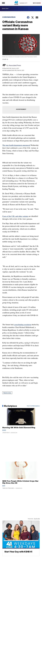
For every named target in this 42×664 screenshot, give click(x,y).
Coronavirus (9, 17)
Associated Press (15, 65)
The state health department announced (16, 145)
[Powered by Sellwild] (37, 518)
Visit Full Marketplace (33, 406)
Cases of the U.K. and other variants (15, 216)
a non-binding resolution (22, 324)
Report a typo (7, 393)
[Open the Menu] (3, 2)
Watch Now (36, 3)
